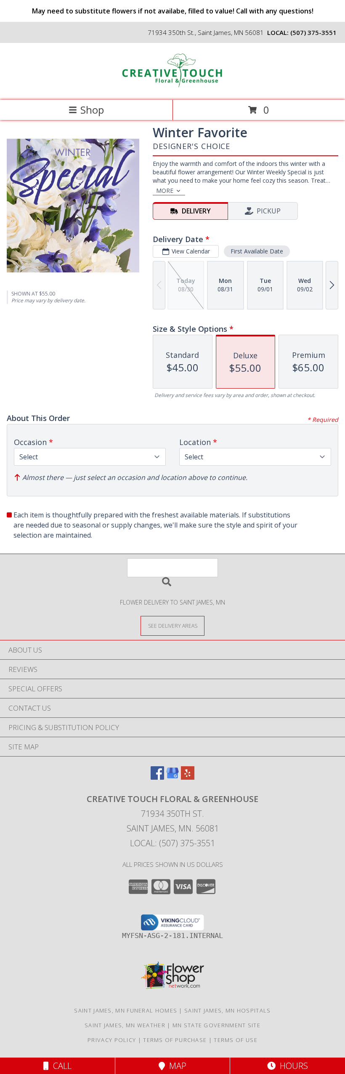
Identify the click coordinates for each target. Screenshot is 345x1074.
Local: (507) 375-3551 (172, 843)
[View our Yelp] (187, 777)
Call (60, 1065)
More (164, 191)
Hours (292, 1065)
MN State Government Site (216, 1025)
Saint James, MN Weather (125, 1025)
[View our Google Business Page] (172, 777)
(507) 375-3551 (313, 32)
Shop (92, 110)
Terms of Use (235, 1040)
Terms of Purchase (175, 1040)
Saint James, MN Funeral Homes (125, 1010)
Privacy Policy (112, 1040)
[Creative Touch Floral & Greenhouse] (172, 88)
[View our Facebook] (157, 777)
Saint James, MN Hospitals (227, 1010)
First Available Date (257, 251)
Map (175, 1065)
